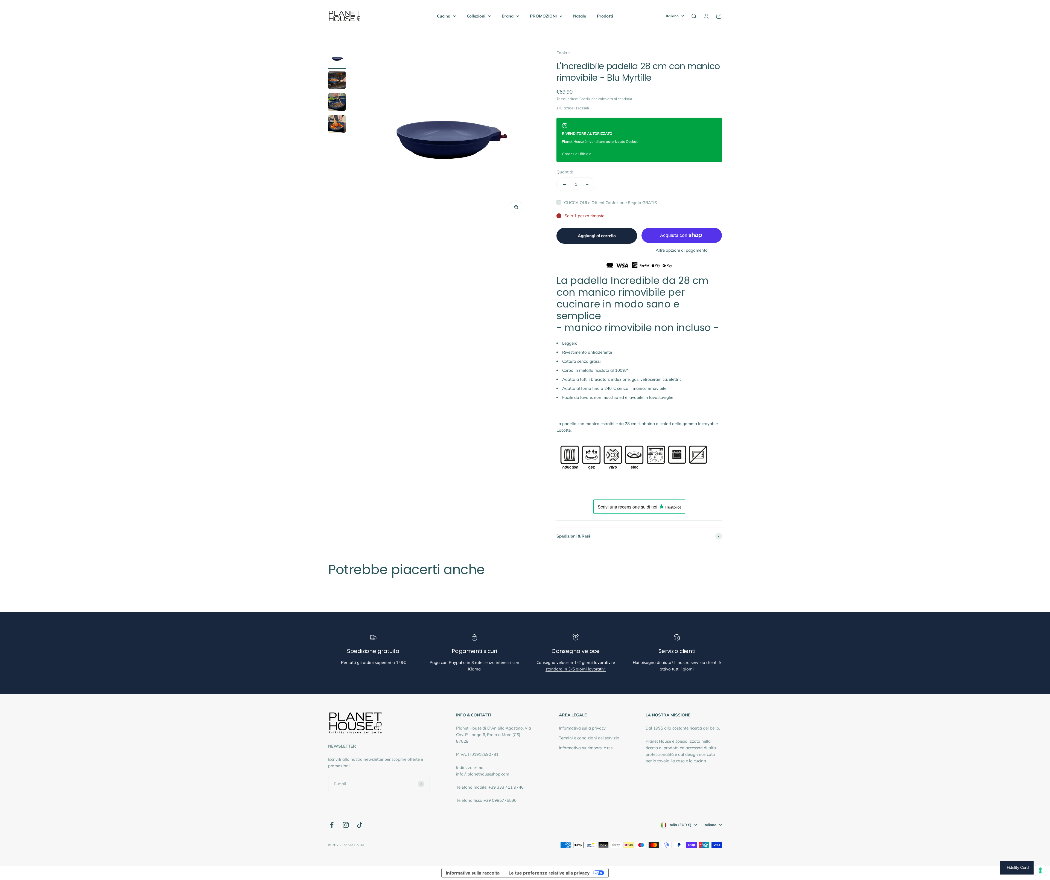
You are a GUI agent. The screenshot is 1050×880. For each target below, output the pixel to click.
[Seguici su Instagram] (345, 825)
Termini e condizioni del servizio (589, 737)
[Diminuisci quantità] (565, 184)
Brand (508, 16)
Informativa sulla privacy (582, 728)
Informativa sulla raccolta (473, 873)
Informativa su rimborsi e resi (586, 747)
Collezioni (476, 16)
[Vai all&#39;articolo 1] (337, 59)
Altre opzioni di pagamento (682, 250)
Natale (579, 16)
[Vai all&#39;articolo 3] (337, 102)
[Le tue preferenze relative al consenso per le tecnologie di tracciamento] (1040, 870)
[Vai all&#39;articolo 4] (337, 124)
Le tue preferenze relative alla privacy (549, 873)
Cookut (563, 52)
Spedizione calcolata (596, 99)
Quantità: (565, 172)
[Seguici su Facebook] (332, 825)
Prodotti (605, 16)
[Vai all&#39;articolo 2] (337, 81)
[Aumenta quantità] (587, 184)
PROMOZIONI (543, 16)
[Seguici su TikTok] (359, 825)
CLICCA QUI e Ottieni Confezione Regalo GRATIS (610, 202)
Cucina (443, 16)
